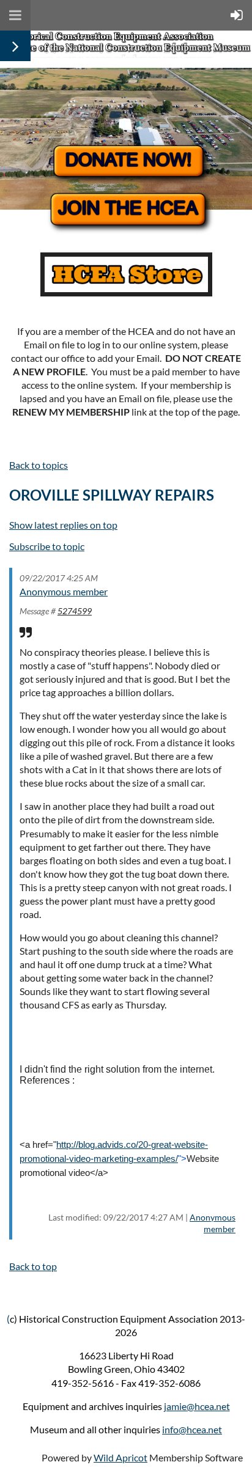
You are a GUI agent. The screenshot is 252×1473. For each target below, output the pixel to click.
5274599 (74, 611)
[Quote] (26, 632)
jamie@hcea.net (197, 1406)
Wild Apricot (120, 1457)
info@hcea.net (192, 1429)
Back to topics (38, 465)
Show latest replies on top (63, 525)
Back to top (33, 1266)
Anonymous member (64, 591)
